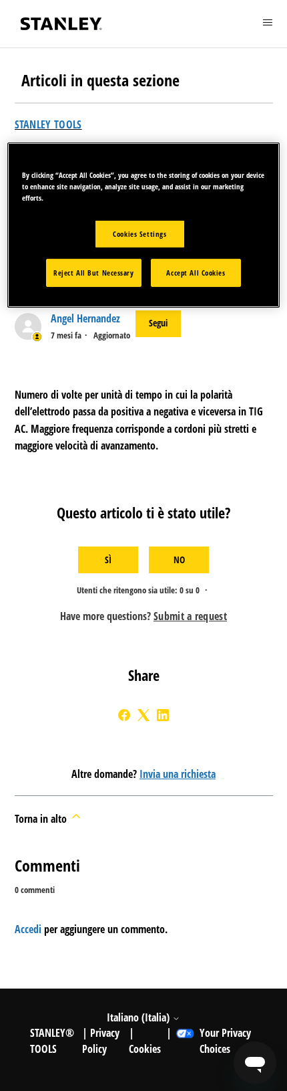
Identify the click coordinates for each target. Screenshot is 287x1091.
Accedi (28, 929)
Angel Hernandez (85, 318)
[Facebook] (124, 715)
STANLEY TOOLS (48, 124)
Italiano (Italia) (139, 1017)
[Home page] (61, 23)
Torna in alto (42, 818)
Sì (108, 559)
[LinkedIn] (163, 715)
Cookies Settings (139, 234)
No (179, 559)
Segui (158, 322)
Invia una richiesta (177, 774)
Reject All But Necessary (93, 273)
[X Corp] (143, 715)
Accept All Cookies (195, 273)
